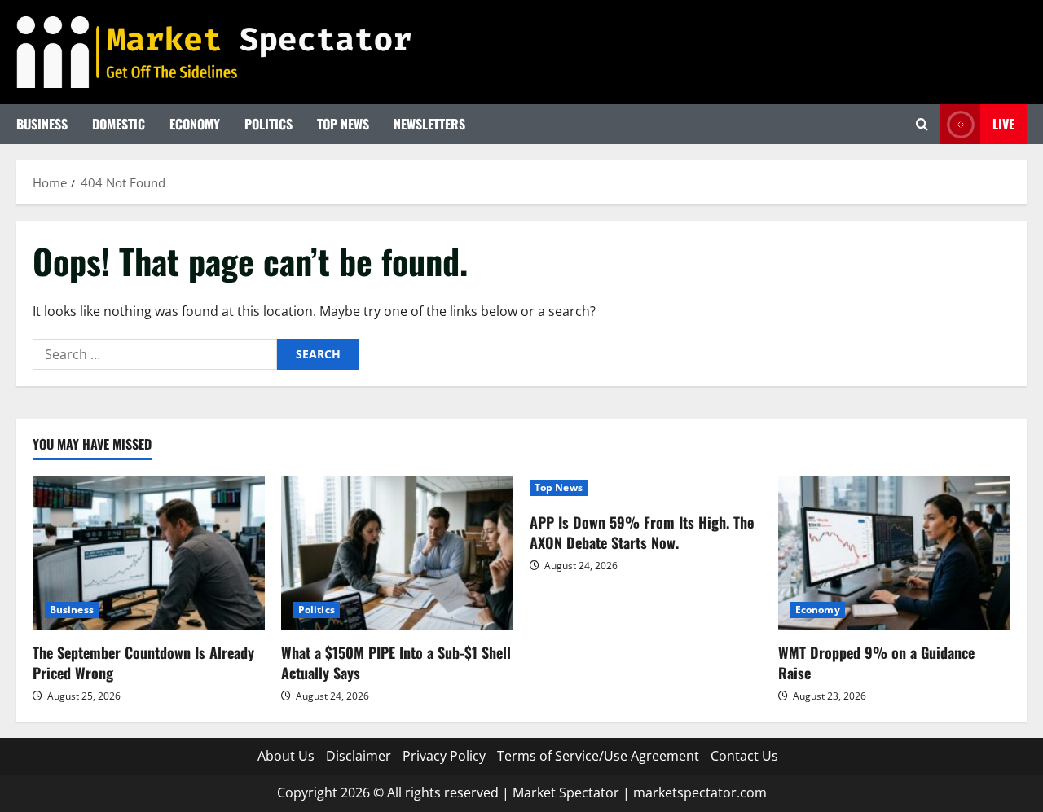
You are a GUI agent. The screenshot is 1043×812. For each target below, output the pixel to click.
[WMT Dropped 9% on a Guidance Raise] (894, 553)
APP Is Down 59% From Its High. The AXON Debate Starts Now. (642, 532)
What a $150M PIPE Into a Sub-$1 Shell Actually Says (396, 662)
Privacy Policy (444, 756)
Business (42, 124)
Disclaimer (358, 756)
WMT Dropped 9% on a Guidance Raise (876, 662)
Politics (268, 124)
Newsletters (429, 124)
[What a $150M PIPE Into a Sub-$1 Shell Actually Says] (397, 553)
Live (1003, 124)
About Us (286, 756)
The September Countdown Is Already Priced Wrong (143, 662)
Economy (194, 124)
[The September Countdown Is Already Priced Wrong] (149, 553)
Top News (343, 124)
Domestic (118, 124)
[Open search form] (922, 124)
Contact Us (744, 756)
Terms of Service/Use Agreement (598, 756)
